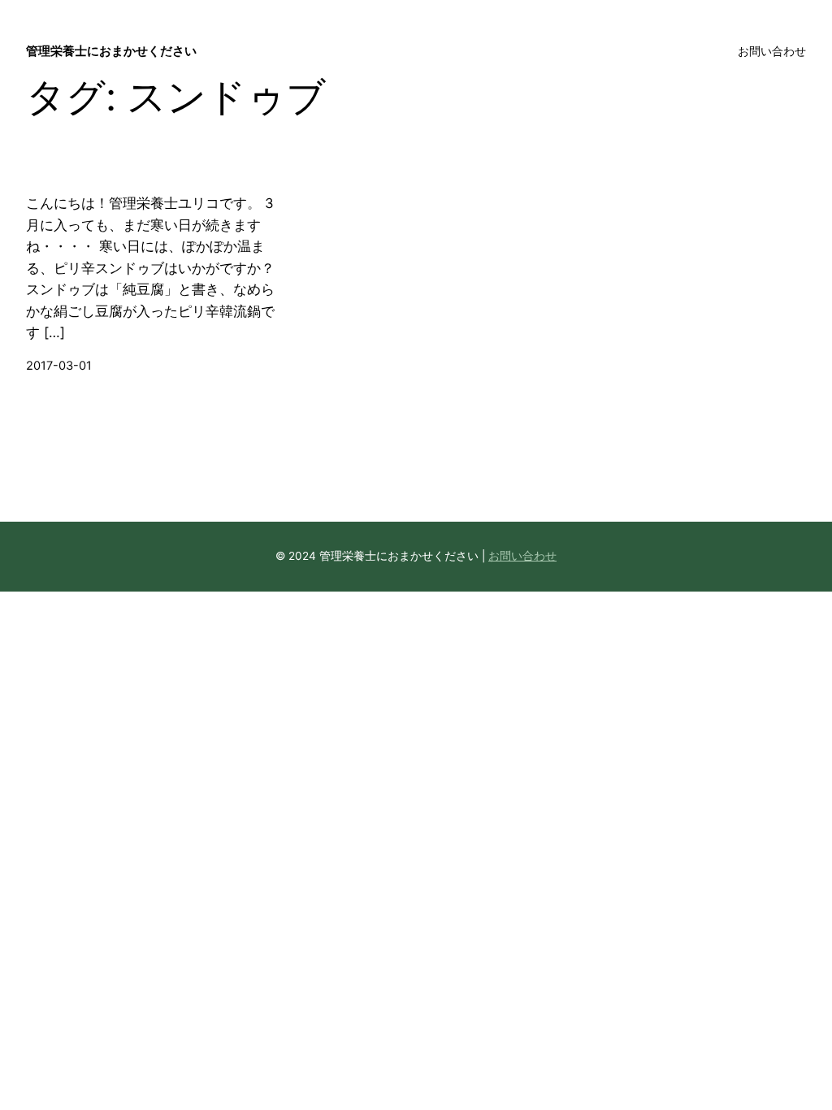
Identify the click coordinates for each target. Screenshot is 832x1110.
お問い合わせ (522, 555)
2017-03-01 (59, 365)
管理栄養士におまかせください (111, 51)
